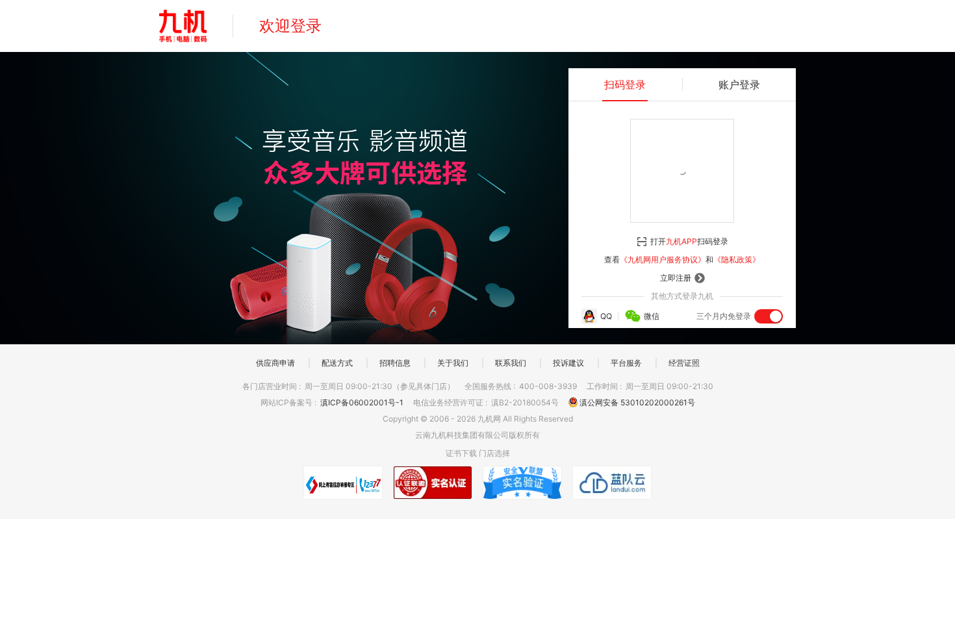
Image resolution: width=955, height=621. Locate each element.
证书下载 (461, 453)
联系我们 (510, 363)
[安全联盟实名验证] (522, 483)
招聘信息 (395, 363)
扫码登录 (625, 84)
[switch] (768, 316)
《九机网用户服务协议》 (663, 259)
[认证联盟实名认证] (432, 483)
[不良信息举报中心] (343, 483)
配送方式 (337, 363)
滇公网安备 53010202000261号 (636, 402)
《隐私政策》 (736, 259)
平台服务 (626, 363)
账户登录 (739, 84)
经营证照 (684, 363)
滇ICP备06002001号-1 (362, 402)
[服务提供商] (612, 483)
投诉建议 (568, 363)
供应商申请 (275, 363)
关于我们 (452, 363)
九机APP (681, 241)
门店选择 (494, 453)
